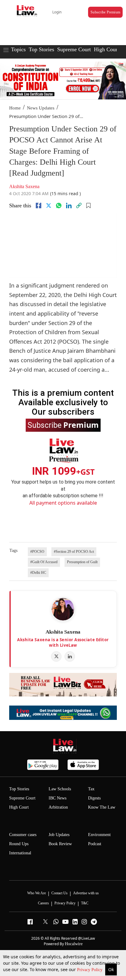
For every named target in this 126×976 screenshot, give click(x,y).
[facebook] (38, 205)
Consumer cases (22, 834)
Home (15, 107)
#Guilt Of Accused (43, 562)
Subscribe (63, 425)
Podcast (94, 844)
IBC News (57, 798)
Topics (18, 49)
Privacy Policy (90, 969)
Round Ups (18, 844)
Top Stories (41, 49)
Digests (94, 798)
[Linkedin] (69, 205)
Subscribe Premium (105, 12)
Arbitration (58, 807)
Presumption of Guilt (82, 562)
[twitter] (48, 205)
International (20, 853)
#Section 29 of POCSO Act (74, 551)
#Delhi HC (38, 572)
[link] (79, 205)
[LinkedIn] (70, 656)
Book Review (60, 844)
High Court (106, 49)
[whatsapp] (58, 205)
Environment (99, 834)
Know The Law (101, 807)
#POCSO (37, 551)
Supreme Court (74, 49)
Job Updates (59, 834)
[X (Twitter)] (56, 656)
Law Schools (60, 789)
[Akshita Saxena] (63, 609)
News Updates (40, 107)
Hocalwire (74, 944)
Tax (91, 789)
